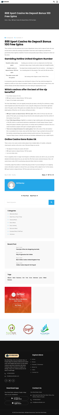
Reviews (10, 280)
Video (33, 369)
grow (30, 277)
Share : (44, 175)
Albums (10, 277)
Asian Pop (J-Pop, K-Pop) (16, 217)
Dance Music (13, 222)
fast (27, 277)
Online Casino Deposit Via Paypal (26, 265)
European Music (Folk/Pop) (16, 231)
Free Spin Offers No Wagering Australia (27, 249)
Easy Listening (13, 225)
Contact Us (35, 372)
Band (14, 277)
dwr (24, 277)
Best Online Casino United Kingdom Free (28, 260)
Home (33, 359)
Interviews (12, 234)
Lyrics (40, 277)
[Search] (54, 2)
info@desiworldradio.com (13, 376)
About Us (34, 367)
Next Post (33, 195)
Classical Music (13, 219)
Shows (33, 362)
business (18, 277)
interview (35, 277)
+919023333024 (10, 373)
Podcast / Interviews (37, 364)
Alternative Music (14, 214)
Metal (44, 277)
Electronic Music (13, 228)
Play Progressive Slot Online (24, 254)
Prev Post (26, 195)
